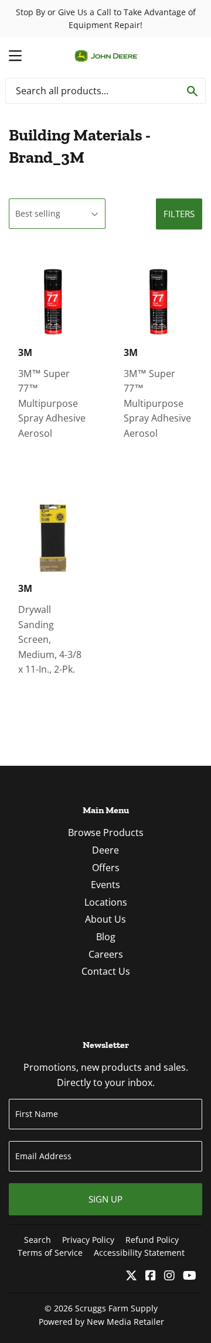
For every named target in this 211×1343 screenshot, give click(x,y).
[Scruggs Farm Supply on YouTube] (189, 1276)
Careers (106, 954)
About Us (105, 919)
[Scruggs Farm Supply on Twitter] (131, 1276)
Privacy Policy (88, 1239)
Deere (105, 850)
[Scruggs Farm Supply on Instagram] (169, 1276)
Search (37, 1239)
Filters (179, 214)
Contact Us (105, 971)
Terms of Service (50, 1252)
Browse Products (106, 832)
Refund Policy (152, 1239)
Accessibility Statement (139, 1252)
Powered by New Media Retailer (101, 1321)
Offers (106, 867)
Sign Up (105, 1199)
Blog (105, 936)
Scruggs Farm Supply (116, 1308)
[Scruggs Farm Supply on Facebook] (150, 1276)
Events (105, 884)
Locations (105, 902)
